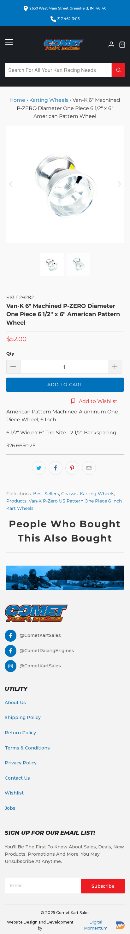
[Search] (118, 70)
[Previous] (11, 184)
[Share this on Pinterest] (72, 468)
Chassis (69, 493)
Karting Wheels (48, 100)
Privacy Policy (21, 763)
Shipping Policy (23, 717)
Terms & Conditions (27, 748)
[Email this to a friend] (89, 468)
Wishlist (14, 793)
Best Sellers (46, 493)
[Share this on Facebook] (55, 468)
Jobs (10, 808)
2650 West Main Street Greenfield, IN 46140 (67, 8)
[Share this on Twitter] (39, 468)
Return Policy (20, 733)
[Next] (119, 184)
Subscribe (103, 886)
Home (18, 100)
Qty (10, 353)
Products (16, 501)
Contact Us (17, 778)
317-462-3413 (68, 18)
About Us (15, 702)
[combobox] (58, 70)
